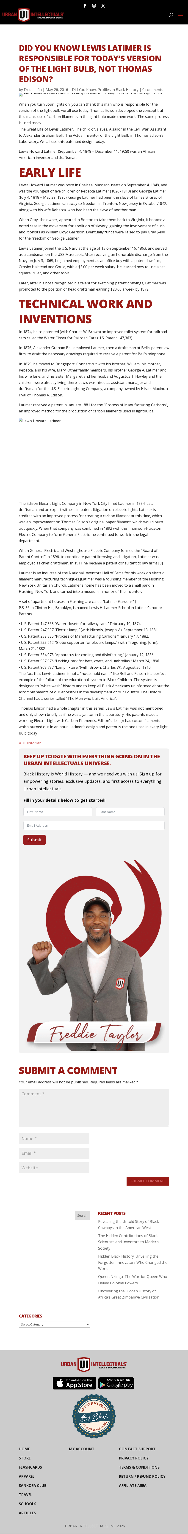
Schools (27, 1503)
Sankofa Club (33, 1485)
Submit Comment (147, 1181)
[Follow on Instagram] (94, 5)
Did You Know (84, 89)
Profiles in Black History (118, 89)
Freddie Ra (33, 89)
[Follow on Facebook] (84, 5)
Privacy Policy (134, 1458)
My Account (81, 1448)
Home (24, 1448)
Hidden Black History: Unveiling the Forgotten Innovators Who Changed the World (132, 1262)
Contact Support (137, 1448)
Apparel (27, 1476)
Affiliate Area (133, 1485)
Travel (25, 1494)
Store (24, 1458)
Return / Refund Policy (142, 1476)
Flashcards (30, 1467)
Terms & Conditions (139, 1467)
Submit (34, 839)
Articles (27, 1512)
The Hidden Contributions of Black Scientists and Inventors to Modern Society (128, 1242)
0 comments (152, 89)
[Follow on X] (103, 5)
